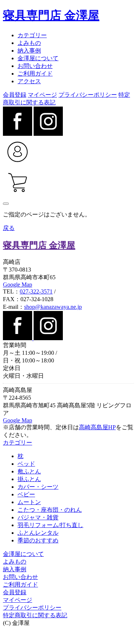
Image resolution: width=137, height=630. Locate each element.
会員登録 (14, 95)
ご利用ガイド (35, 73)
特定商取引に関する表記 (35, 615)
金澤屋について (38, 58)
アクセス (29, 81)
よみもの (29, 43)
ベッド (26, 464)
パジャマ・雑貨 (38, 517)
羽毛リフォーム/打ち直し (50, 525)
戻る (9, 228)
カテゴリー (32, 35)
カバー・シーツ (38, 487)
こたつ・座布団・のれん (50, 510)
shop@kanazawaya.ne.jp (53, 307)
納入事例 (29, 50)
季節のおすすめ (38, 540)
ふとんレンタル (38, 533)
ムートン (29, 502)
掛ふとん (29, 479)
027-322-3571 (36, 291)
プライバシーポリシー (87, 95)
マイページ (42, 95)
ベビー (26, 494)
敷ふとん (29, 471)
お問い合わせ (35, 66)
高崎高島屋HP (97, 427)
